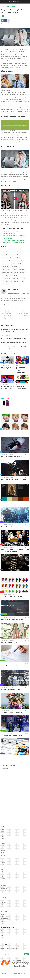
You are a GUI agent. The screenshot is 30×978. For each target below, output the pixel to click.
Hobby (2, 864)
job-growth (5, 266)
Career (3, 833)
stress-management (7, 281)
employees (16, 260)
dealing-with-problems (16, 257)
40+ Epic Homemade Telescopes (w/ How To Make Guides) (13, 480)
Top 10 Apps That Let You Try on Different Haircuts (13, 433)
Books (3, 933)
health (19, 263)
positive (22, 272)
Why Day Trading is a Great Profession (13, 237)
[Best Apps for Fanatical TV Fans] (22, 379)
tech (23, 281)
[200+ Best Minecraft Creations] (15, 515)
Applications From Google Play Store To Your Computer (15, 758)
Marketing (4, 897)
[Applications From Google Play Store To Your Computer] (15, 746)
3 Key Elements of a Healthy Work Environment (15, 235)
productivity (5, 275)
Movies (3, 935)
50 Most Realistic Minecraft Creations (10, 689)
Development (4, 888)
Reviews (3, 900)
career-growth (6, 254)
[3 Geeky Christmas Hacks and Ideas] (7, 360)
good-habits (5, 263)
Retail (2, 874)
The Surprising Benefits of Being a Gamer (14, 240)
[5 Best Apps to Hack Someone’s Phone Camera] (15, 608)
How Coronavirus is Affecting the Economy (11, 735)
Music (2, 937)
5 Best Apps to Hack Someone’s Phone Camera (12, 619)
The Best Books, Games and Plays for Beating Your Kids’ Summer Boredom (22, 369)
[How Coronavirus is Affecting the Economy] (15, 723)
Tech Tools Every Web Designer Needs (10, 504)
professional (14, 275)
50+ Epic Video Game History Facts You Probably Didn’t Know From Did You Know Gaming (15, 550)
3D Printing (4, 911)
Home (2, 895)
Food (2, 852)
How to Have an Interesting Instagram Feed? (12, 712)
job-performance (7, 269)
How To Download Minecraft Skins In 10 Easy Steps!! (14, 596)
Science (3, 921)
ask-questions (13, 249)
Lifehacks (12, 6)
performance (15, 272)
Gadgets (3, 890)
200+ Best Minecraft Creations (8, 526)
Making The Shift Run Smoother (11, 238)
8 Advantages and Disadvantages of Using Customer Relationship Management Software (14, 665)
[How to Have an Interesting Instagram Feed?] (15, 701)
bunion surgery (8, 213)
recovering (16, 278)
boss (20, 249)
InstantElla (3, 770)
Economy (3, 843)
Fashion (3, 850)
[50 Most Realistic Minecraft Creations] (15, 678)
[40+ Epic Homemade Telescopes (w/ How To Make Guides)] (15, 468)
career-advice (19, 252)
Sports (3, 940)
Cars (2, 836)
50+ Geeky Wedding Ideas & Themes (10, 642)
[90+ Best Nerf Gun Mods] (15, 562)
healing (13, 263)
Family (2, 848)
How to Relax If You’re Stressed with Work (14, 242)
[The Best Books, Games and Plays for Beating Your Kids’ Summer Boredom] (22, 360)
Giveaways (4, 893)
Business (3, 885)
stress (23, 278)
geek (23, 260)
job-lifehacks (14, 266)
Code (2, 914)
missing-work (6, 272)
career (11, 252)
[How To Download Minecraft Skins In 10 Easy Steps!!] (15, 585)
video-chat (5, 284)
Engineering (4, 918)
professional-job (6, 278)
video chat (3, 109)
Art (2, 930)
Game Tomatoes (5, 768)
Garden (3, 857)
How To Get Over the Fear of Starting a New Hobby (14, 338)
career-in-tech (16, 254)
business (5, 252)
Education (4, 916)
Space (2, 923)
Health (7, 6)
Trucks (3, 878)
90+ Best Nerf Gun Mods (7, 574)
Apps (2, 829)
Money (3, 869)
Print (2, 871)
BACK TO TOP (26, 976)
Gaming (3, 855)
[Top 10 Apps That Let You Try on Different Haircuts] (15, 422)
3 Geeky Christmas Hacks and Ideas (6, 368)
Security (3, 902)
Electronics (4, 845)
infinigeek (12, 304)
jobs (15, 269)
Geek (2, 6)
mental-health (22, 269)
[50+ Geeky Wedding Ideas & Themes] (15, 631)
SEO (2, 904)
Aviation (3, 831)
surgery (17, 281)
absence (5, 249)
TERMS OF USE (12, 974)
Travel (3, 876)
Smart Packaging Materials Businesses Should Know (14, 342)
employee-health (6, 260)
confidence (5, 257)
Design (3, 838)
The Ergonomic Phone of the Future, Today (7, 387)
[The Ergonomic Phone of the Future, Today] (7, 379)
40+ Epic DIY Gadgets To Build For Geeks (11, 456)
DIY (2, 841)
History (3, 862)
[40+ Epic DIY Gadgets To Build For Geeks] (15, 445)
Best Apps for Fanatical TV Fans (21, 387)
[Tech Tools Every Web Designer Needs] (15, 492)
